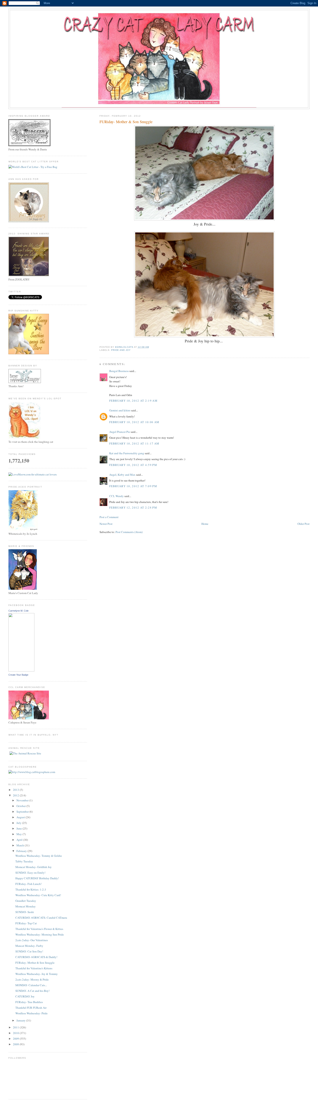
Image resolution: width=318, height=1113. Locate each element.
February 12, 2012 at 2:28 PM (133, 507)
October (21, 806)
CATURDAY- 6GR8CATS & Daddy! (36, 957)
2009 (16, 1039)
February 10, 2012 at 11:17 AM (134, 443)
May (19, 834)
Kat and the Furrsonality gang (126, 453)
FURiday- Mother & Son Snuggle (35, 963)
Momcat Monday (25, 906)
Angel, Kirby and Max (122, 475)
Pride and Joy (121, 350)
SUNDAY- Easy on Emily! (30, 873)
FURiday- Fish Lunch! (28, 884)
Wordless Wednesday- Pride (31, 1013)
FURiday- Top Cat (26, 923)
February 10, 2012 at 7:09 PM (133, 486)
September (22, 811)
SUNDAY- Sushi (24, 912)
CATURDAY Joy (25, 996)
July (19, 823)
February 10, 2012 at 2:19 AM (133, 401)
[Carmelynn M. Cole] (21, 670)
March (20, 845)
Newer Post (106, 524)
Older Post (303, 524)
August (21, 817)
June (19, 828)
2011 (16, 1027)
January (21, 1020)
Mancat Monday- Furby (29, 946)
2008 (16, 1044)
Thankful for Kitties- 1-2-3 (30, 889)
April (19, 840)
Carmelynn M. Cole (18, 610)
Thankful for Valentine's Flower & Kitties (39, 929)
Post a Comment (109, 517)
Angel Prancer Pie (119, 432)
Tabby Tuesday (24, 861)
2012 (16, 795)
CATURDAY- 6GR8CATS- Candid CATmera (41, 918)
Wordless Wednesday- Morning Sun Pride (39, 934)
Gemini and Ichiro (119, 410)
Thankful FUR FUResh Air (31, 1008)
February (21, 851)
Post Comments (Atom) (129, 532)
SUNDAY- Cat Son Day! (29, 951)
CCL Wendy (116, 496)
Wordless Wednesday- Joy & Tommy (36, 974)
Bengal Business (119, 371)
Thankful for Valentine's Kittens (33, 968)
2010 (16, 1033)
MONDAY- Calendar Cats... (31, 985)
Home (204, 524)
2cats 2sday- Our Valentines (31, 940)
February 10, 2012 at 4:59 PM (133, 465)
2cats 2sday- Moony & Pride (32, 979)
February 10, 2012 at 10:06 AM (134, 422)
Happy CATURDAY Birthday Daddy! (37, 878)
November (22, 800)
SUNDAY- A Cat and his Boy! (32, 991)
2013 (16, 790)
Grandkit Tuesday (25, 901)
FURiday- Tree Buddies (29, 1002)
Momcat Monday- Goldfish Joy (33, 867)
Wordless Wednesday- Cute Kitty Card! (38, 895)
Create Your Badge (18, 674)
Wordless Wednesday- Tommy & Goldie (38, 856)
